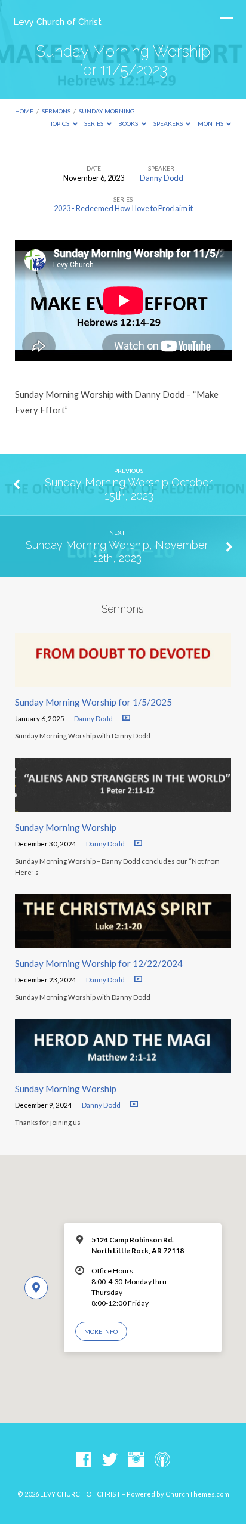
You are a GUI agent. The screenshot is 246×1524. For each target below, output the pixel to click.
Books (128, 123)
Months (211, 123)
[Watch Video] (126, 718)
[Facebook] (83, 1460)
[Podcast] (162, 1460)
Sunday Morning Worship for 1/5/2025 (93, 702)
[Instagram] (136, 1460)
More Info (101, 1331)
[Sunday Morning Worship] (123, 804)
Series (94, 123)
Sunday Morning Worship (65, 827)
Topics (60, 123)
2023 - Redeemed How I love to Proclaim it (123, 208)
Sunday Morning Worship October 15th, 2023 (129, 489)
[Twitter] (110, 1460)
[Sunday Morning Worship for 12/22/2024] (123, 940)
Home (24, 111)
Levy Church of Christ (58, 22)
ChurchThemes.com (197, 1494)
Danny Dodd (161, 178)
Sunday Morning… (109, 111)
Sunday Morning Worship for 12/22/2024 (99, 963)
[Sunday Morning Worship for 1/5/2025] (123, 679)
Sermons (56, 111)
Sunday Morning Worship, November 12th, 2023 (117, 551)
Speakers (168, 123)
